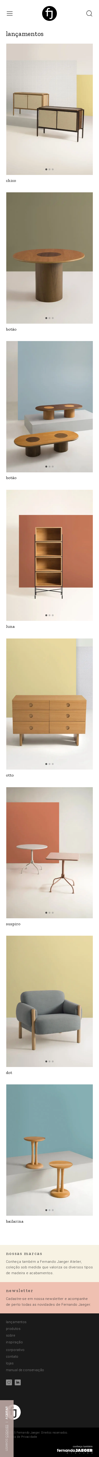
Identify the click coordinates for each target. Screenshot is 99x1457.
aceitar (6, 1412)
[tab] (46, 169)
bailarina (14, 1221)
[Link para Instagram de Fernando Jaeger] (9, 1383)
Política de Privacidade (21, 1436)
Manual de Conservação (25, 1370)
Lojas (10, 1363)
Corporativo (15, 1350)
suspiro (13, 924)
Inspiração (14, 1342)
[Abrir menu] (9, 13)
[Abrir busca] (89, 13)
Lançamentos (16, 1322)
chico (11, 180)
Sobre (10, 1335)
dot (9, 1072)
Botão (11, 329)
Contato (12, 1356)
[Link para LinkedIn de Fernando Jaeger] (18, 1383)
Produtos (13, 1329)
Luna (10, 626)
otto (10, 775)
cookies (6, 1431)
